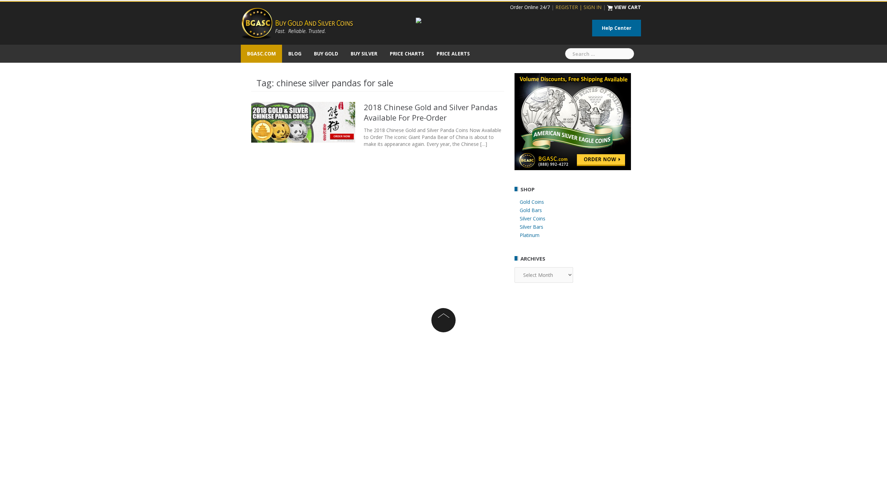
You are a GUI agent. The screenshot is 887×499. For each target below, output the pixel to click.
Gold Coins (532, 202)
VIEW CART (627, 7)
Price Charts (407, 53)
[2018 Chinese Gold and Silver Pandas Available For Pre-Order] (303, 121)
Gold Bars (531, 210)
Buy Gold (326, 53)
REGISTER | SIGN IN (578, 7)
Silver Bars (531, 227)
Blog (294, 53)
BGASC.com (261, 53)
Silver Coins (532, 218)
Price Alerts (453, 53)
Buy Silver (364, 53)
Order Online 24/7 (530, 7)
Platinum (529, 235)
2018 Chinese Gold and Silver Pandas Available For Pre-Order (431, 112)
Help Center (616, 28)
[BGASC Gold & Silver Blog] (297, 22)
